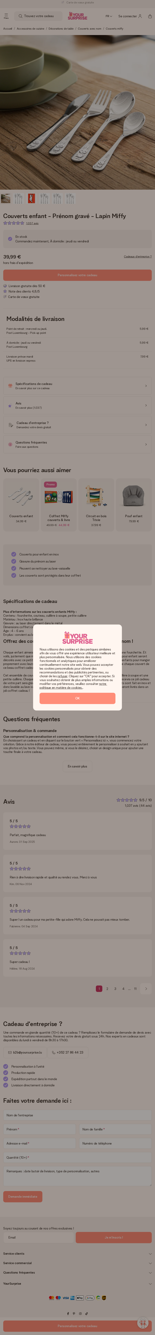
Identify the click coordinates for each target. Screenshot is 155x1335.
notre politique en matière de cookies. (73, 686)
